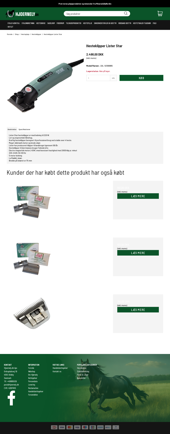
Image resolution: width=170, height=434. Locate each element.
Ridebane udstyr (124, 23)
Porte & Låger (82, 374)
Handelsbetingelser (60, 367)
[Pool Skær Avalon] (32, 319)
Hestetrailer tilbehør (142, 23)
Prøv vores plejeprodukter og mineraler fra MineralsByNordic (85, 4)
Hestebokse (40, 23)
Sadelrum (51, 23)
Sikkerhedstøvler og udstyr (105, 23)
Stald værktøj (14, 23)
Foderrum (60, 23)
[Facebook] (11, 398)
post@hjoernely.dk (11, 384)
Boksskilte (81, 377)
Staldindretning (28, 23)
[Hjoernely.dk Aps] (22, 13)
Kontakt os (57, 371)
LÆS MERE (138, 196)
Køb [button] (141, 78)
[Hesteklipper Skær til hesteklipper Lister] (32, 206)
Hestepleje (87, 23)
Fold (154, 23)
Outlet (10, 27)
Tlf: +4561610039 (10, 381)
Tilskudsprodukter (73, 23)
